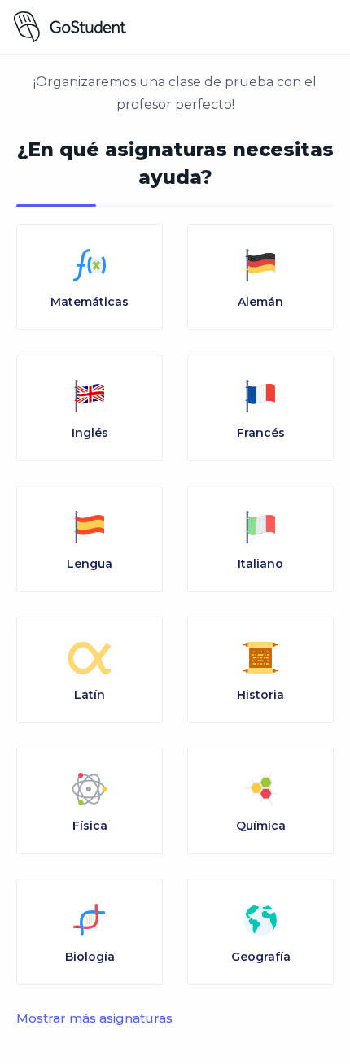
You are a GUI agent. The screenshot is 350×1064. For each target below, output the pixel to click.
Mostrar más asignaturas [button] (94, 1018)
